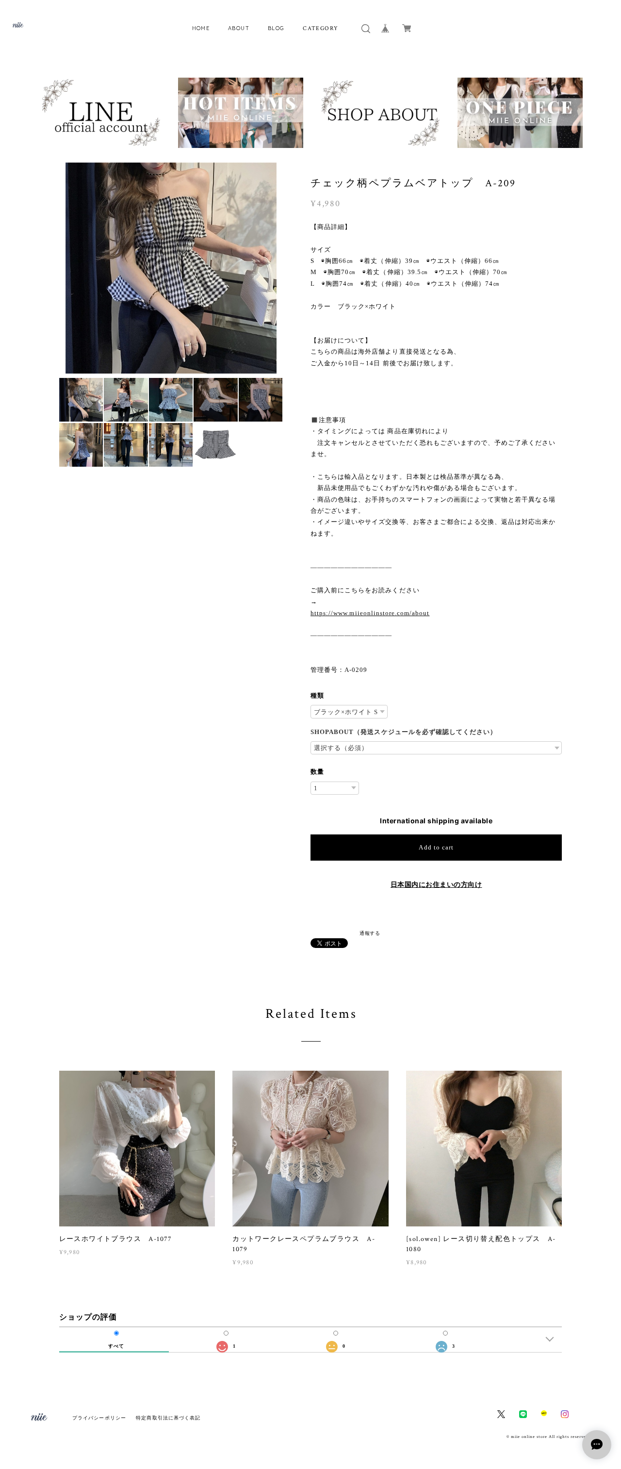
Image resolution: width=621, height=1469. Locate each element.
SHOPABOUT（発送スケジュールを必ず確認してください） (403, 731)
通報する (370, 933)
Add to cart (436, 847)
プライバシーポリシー (99, 1417)
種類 (317, 695)
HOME (201, 28)
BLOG (276, 28)
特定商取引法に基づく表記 (168, 1417)
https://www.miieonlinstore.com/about (369, 613)
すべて (116, 1346)
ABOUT (238, 28)
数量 (317, 771)
